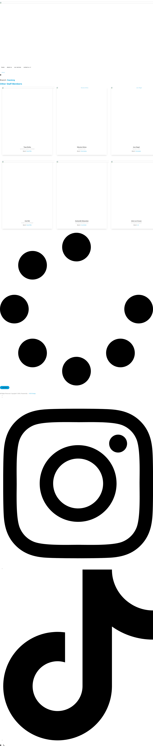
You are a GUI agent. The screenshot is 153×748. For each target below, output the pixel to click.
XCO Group (32, 393)
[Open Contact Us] (30, 67)
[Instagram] (78, 568)
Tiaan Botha (27, 147)
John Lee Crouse (136, 221)
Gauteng (11, 80)
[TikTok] (78, 740)
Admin (3, 72)
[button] (4, 387)
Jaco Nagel (136, 147)
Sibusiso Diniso (82, 147)
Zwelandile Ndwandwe (82, 221)
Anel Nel (27, 221)
